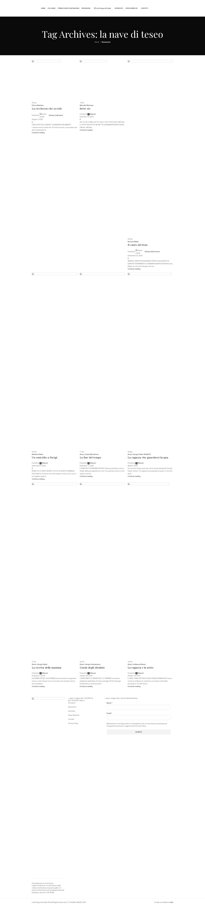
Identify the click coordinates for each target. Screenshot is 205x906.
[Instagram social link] (189, 8)
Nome (109, 703)
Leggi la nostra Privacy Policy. (135, 726)
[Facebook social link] (183, 8)
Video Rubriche (73, 715)
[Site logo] (102, 8)
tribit (171, 902)
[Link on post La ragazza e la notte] (102, 354)
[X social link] (186, 8)
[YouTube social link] (192, 8)
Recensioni (72, 707)
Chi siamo (71, 703)
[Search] (197, 8)
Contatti (71, 719)
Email (109, 713)
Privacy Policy (73, 723)
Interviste (71, 711)
